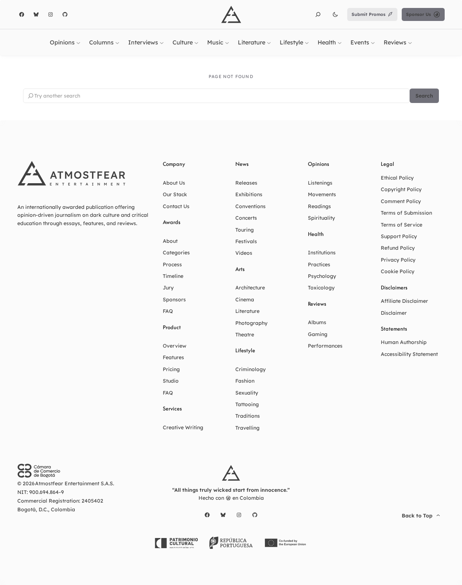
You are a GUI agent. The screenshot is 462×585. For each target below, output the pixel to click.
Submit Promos (368, 14)
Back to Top (417, 515)
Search (424, 96)
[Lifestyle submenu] (307, 42)
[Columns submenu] (117, 42)
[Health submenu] (339, 42)
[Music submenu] (227, 42)
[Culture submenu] (196, 42)
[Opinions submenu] (78, 42)
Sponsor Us (418, 14)
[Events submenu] (373, 42)
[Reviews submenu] (410, 42)
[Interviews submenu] (162, 42)
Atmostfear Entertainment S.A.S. (74, 483)
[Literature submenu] (269, 42)
